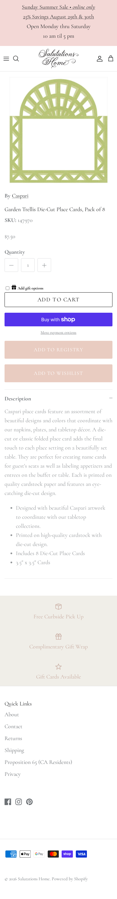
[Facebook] (66, 880)
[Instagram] (74, 880)
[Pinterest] (83, 880)
